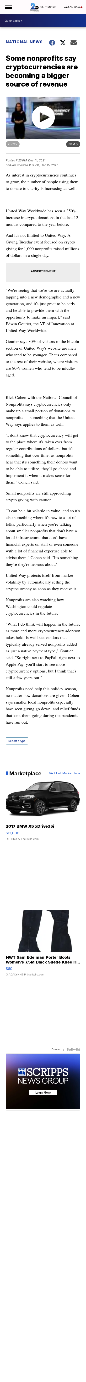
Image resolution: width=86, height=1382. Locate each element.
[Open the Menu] (8, 7)
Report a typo (17, 741)
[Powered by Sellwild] (73, 1049)
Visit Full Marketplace (64, 773)
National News (24, 41)
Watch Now (72, 7)
